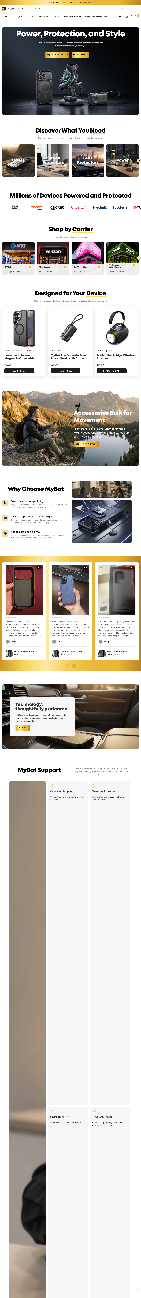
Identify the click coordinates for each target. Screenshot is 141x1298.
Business (125, 9)
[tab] (66, 269)
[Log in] (131, 16)
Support (134, 9)
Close (134, 2)
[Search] (126, 16)
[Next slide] (139, 160)
